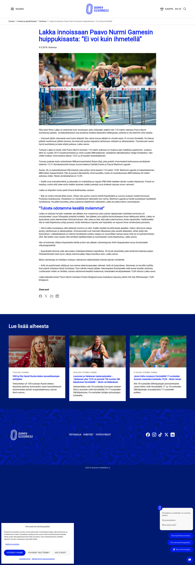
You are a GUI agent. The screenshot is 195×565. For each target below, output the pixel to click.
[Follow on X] (166, 435)
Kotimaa (42, 21)
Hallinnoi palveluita (12, 544)
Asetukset (60, 552)
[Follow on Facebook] (148, 435)
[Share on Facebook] (40, 296)
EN (176, 9)
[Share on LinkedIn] (57, 296)
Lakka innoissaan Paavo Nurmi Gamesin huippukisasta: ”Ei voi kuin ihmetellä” (80, 21)
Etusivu (12, 21)
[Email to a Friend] (51, 296)
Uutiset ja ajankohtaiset (27, 21)
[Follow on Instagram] (154, 435)
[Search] (184, 9)
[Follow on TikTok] (160, 435)
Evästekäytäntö (25, 559)
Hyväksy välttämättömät (38, 552)
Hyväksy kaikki (15, 552)
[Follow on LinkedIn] (173, 435)
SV (180, 9)
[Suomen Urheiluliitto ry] (97, 9)
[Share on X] (46, 296)
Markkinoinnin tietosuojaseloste (43, 559)
